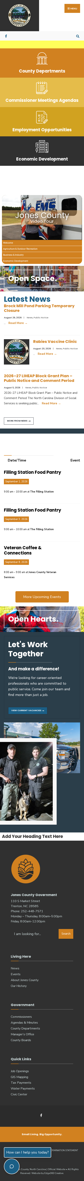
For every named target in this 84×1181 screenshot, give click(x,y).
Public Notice (41, 317)
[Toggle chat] (12, 1166)
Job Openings (20, 1071)
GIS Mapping (19, 1077)
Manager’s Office (22, 1034)
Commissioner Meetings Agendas (42, 100)
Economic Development (42, 159)
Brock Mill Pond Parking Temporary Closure (39, 308)
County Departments (42, 71)
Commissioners (21, 1017)
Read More (18, 323)
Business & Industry (13, 255)
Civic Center (19, 1094)
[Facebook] (6, 35)
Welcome (8, 242)
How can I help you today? (27, 1152)
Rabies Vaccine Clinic (55, 341)
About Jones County (24, 980)
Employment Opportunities (42, 130)
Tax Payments (21, 1083)
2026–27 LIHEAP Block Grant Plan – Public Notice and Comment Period (39, 378)
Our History (19, 986)
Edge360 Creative (53, 1173)
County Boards (21, 1040)
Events (16, 974)
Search (66, 934)
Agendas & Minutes (24, 1022)
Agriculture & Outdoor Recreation (20, 249)
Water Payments (23, 1088)
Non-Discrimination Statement (59, 1150)
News (30, 317)
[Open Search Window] (77, 35)
